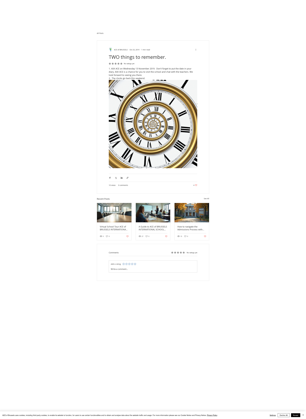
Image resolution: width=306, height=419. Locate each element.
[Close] (303, 415)
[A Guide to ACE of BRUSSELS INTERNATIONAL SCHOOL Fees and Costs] (153, 212)
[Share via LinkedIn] (121, 178)
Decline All (284, 415)
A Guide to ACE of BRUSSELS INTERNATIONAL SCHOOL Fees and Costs (153, 228)
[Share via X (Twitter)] (116, 178)
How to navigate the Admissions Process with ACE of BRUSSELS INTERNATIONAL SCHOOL (190, 228)
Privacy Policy (212, 415)
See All (206, 198)
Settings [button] (273, 415)
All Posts (100, 33)
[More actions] (195, 49)
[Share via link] (127, 178)
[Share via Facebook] (110, 178)
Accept (295, 415)
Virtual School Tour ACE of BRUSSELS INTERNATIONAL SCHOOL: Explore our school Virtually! (114, 228)
